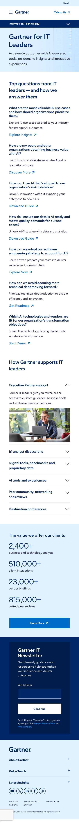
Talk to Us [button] (60, 12)
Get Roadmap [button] (19, 305)
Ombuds (13, 805)
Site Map (28, 805)
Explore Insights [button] (21, 134)
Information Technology (24, 23)
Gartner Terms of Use (44, 723)
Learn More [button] (37, 623)
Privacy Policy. (25, 726)
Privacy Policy (32, 801)
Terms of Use (52, 801)
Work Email (25, 685)
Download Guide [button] (22, 205)
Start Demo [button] (18, 343)
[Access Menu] (10, 12)
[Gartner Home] (22, 12)
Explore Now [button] (18, 272)
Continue (39, 709)
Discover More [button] (20, 172)
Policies (13, 801)
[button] (65, 3)
